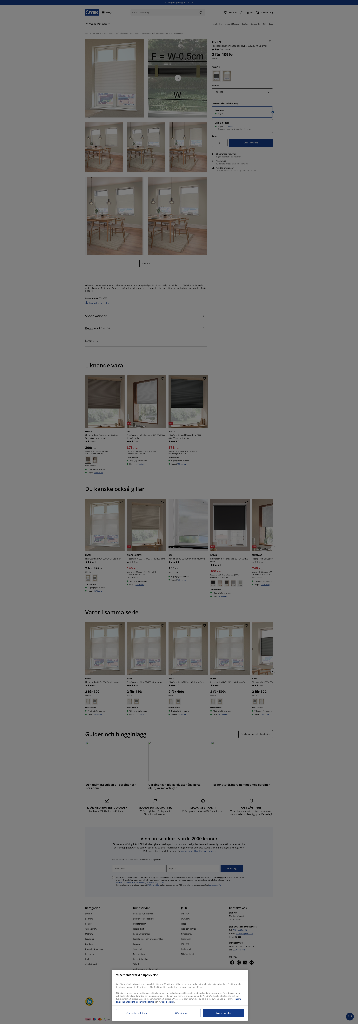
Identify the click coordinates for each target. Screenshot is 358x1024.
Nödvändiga (181, 1013)
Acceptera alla (223, 1013)
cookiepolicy (168, 1001)
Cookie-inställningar (137, 1013)
